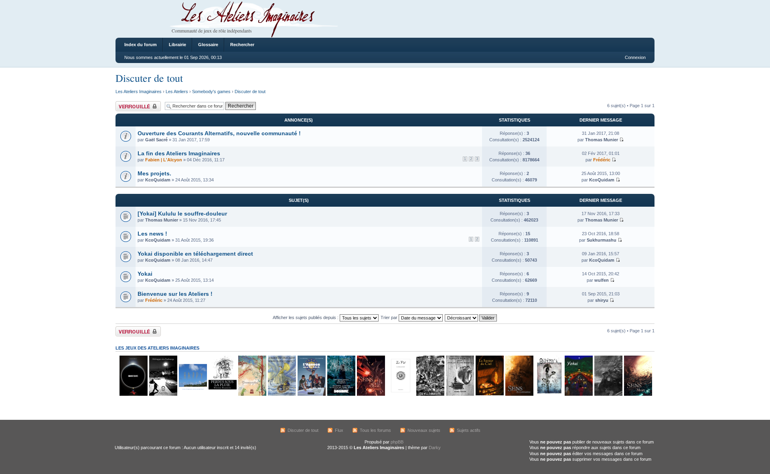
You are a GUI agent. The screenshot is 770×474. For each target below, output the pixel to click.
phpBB (397, 441)
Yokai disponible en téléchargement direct (195, 253)
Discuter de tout (149, 78)
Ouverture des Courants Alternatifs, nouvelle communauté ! (219, 133)
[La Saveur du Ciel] (489, 394)
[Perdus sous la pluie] (222, 394)
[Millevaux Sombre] (340, 394)
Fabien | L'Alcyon (163, 159)
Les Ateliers (177, 91)
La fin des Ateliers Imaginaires (179, 153)
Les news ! (152, 233)
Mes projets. (154, 173)
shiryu (601, 300)
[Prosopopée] (251, 394)
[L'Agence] (311, 394)
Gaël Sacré (156, 139)
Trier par (390, 317)
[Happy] (192, 394)
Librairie (177, 44)
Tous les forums (375, 430)
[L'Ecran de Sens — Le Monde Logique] (608, 394)
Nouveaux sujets (423, 430)
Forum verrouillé (131, 103)
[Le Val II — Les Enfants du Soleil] (400, 394)
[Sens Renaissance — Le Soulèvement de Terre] (519, 394)
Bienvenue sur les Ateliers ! (175, 294)
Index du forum (140, 44)
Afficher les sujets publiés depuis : (306, 317)
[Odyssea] (548, 394)
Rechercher (242, 44)
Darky (435, 447)
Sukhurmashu (601, 240)
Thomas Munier (601, 139)
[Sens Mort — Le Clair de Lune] (637, 394)
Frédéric (601, 159)
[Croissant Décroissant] (471, 317)
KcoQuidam (157, 179)
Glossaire (208, 44)
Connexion (635, 57)
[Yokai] (578, 394)
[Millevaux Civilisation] (429, 394)
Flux (339, 430)
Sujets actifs (468, 430)
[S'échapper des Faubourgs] (162, 394)
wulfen (601, 280)
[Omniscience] (133, 394)
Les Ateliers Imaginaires (139, 91)
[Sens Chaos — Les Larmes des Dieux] (370, 394)
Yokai (145, 274)
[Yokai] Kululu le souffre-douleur (182, 213)
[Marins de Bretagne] (281, 394)
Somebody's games (211, 91)
